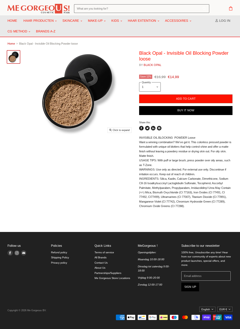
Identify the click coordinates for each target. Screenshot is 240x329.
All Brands (100, 257)
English (205, 309)
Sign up (190, 286)
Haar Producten (39, 20)
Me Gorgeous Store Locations (112, 278)
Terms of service (104, 252)
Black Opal (152, 65)
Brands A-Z (45, 31)
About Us (99, 267)
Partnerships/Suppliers (107, 272)
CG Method (18, 31)
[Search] (204, 8)
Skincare (71, 20)
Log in (224, 20)
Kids (115, 20)
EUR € (223, 309)
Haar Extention (142, 20)
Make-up (96, 20)
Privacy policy (59, 262)
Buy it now (185, 110)
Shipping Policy (60, 257)
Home (12, 20)
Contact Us (101, 262)
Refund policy (59, 252)
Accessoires (177, 20)
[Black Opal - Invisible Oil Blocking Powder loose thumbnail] (13, 57)
